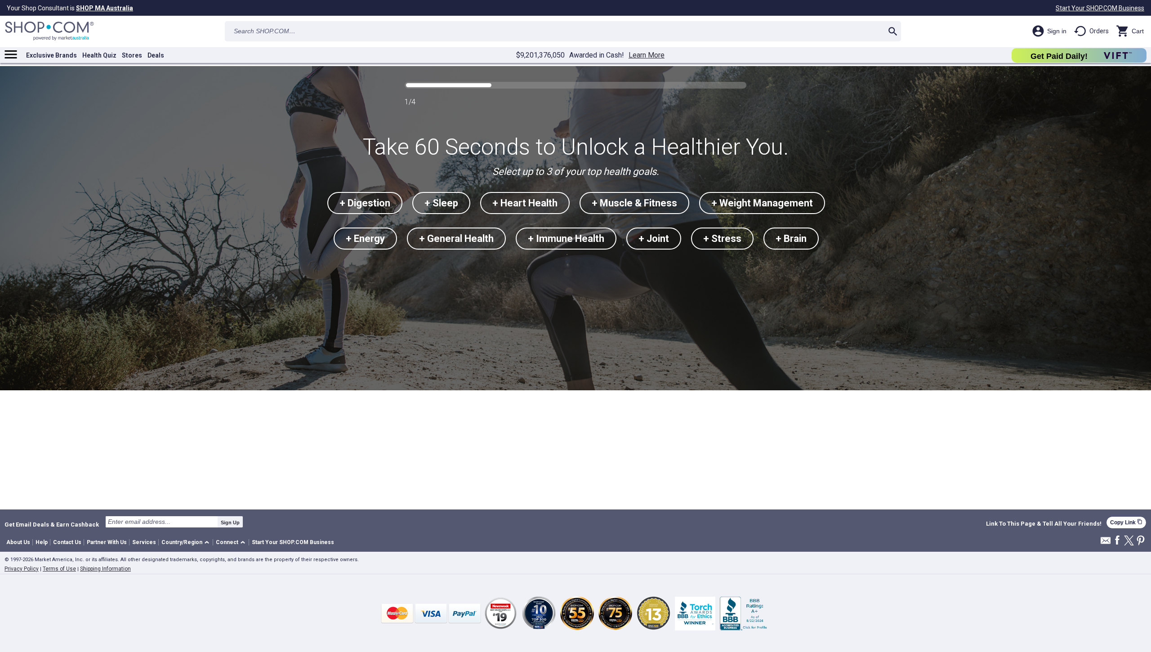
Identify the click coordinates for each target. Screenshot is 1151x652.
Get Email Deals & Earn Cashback (51, 524)
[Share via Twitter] (1129, 541)
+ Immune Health (566, 238)
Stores (132, 55)
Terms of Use (59, 569)
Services (144, 542)
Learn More (647, 55)
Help (42, 542)
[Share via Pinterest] (1141, 541)
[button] (187, 542)
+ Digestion (364, 203)
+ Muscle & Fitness (634, 203)
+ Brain (791, 238)
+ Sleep (441, 203)
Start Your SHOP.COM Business (1100, 8)
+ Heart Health (525, 203)
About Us (18, 542)
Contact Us (67, 542)
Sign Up (230, 522)
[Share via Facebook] (1117, 541)
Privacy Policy (21, 569)
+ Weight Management (762, 203)
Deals (155, 55)
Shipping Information (105, 569)
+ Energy (365, 238)
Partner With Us (107, 542)
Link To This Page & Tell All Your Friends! (1044, 524)
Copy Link (1126, 522)
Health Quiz (99, 55)
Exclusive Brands (51, 55)
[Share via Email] (1106, 543)
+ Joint (653, 238)
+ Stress (722, 238)
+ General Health (456, 238)
